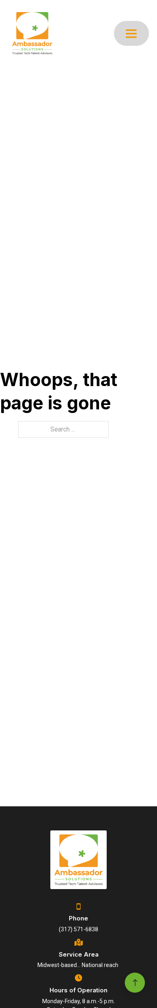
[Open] (131, 33)
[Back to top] (135, 979)
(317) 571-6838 (78, 929)
